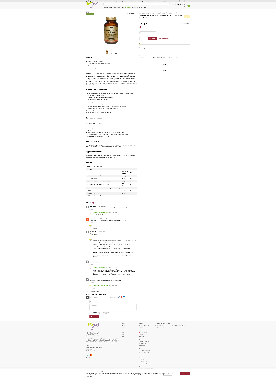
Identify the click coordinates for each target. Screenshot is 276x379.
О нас (140, 339)
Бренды (143, 7)
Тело (115, 7)
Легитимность (142, 357)
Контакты (129, 1)
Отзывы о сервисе (111, 1)
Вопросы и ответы (157, 1)
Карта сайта (141, 366)
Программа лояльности (147, 1)
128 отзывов (155, 20)
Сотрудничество (166, 1)
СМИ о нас (141, 359)
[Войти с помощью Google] (121, 297)
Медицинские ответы (144, 352)
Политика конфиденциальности (146, 363)
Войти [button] (143, 27)
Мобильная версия (92, 357)
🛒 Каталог (95, 1)
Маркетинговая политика (145, 356)
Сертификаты (142, 348)
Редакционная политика (144, 354)
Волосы (105, 7)
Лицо (110, 7)
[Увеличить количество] (145, 38)
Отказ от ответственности (145, 365)
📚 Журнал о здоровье (121, 1)
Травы (134, 7)
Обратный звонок (160, 327)
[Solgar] (130, 14)
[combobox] (147, 32)
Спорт (138, 7)
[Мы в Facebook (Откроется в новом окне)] (86, 1)
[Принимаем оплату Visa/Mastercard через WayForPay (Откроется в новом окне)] (89, 355)
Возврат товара (142, 345)
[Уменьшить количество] (141, 38)
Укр (177, 1)
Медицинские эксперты (144, 350)
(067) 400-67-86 (181, 5)
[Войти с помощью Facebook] (119, 297)
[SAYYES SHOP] (93, 326)
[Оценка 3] (104, 313)
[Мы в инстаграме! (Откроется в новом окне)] (88, 1)
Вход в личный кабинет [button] (144, 325)
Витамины (120, 7)
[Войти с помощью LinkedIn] (124, 297)
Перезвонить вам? (181, 6)
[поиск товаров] (169, 4)
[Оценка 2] (102, 313)
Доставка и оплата (102, 1)
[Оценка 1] (99, 313)
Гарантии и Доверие (143, 338)
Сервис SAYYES (135, 1)
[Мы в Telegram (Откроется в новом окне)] (90, 1)
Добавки (128, 7)
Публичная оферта (143, 361)
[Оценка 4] (106, 313)
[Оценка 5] (108, 313)
